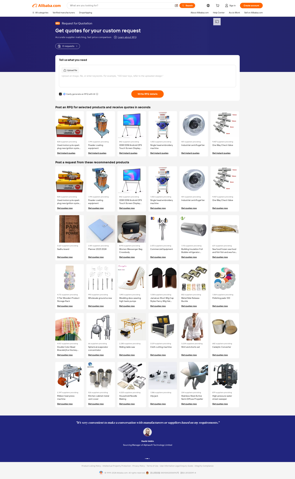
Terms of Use (153, 466)
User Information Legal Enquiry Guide (176, 466)
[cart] (218, 6)
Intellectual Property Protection (117, 466)
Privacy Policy (138, 466)
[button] (176, 5)
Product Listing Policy (91, 466)
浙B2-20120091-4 (188, 473)
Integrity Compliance (204, 466)
